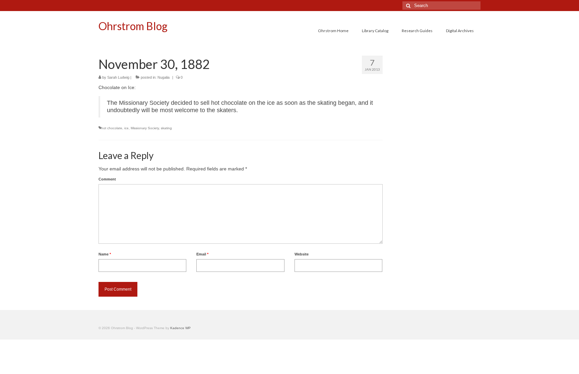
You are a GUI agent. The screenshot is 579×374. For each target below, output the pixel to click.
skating (166, 128)
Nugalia (163, 77)
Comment (107, 179)
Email (202, 254)
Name (105, 254)
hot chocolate (111, 128)
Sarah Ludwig (118, 77)
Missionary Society (145, 128)
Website (302, 254)
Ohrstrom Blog (133, 25)
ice (126, 128)
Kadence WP (180, 328)
